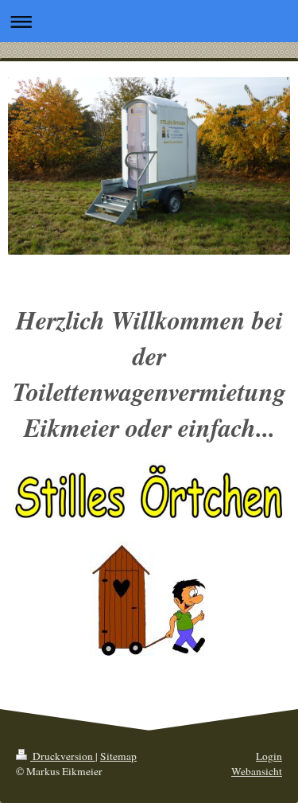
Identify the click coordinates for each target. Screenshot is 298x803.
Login (269, 756)
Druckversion (62, 756)
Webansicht (256, 771)
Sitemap (118, 756)
